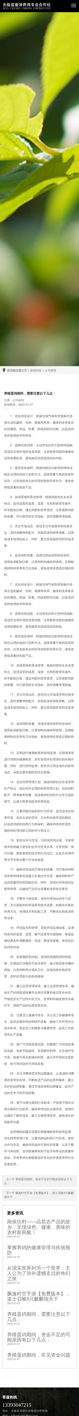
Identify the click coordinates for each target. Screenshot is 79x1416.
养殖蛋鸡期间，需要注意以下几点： (38, 1316)
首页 (24, 370)
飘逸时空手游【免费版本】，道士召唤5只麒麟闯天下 (38, 1296)
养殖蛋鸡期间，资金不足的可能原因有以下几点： (38, 1337)
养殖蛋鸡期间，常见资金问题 (38, 1354)
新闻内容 (36, 370)
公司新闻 (50, 370)
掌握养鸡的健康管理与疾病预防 (38, 1250)
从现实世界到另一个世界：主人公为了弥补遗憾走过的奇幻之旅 (38, 1273)
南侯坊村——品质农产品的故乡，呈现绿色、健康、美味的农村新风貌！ (38, 1226)
